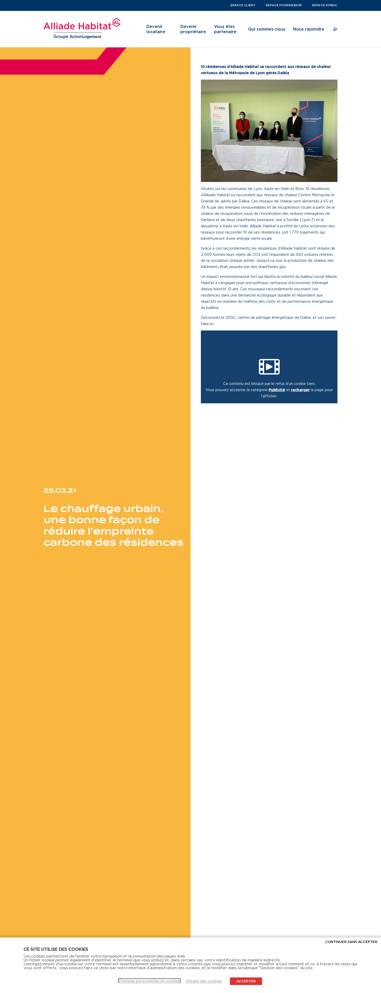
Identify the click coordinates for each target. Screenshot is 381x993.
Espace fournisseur (284, 5)
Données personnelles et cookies (149, 981)
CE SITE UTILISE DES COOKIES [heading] (56, 949)
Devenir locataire (155, 29)
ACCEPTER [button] (246, 981)
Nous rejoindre (308, 29)
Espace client (243, 5)
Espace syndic (324, 5)
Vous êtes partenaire (225, 29)
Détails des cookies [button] (204, 981)
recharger (300, 390)
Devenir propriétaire (193, 29)
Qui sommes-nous (266, 29)
